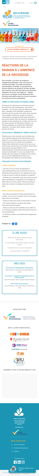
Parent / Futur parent (19, 444)
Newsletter (20, 3)
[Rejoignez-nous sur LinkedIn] (19, 463)
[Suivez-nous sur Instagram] (23, 463)
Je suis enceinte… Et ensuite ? (20, 251)
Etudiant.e (16, 451)
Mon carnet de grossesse (19, 284)
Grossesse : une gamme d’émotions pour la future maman (19, 276)
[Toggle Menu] (35, 3)
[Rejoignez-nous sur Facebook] (15, 463)
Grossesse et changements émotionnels (19, 268)
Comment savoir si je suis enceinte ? (19, 248)
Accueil (12, 56)
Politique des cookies (15, 473)
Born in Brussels (21, 13)
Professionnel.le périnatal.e (21, 448)
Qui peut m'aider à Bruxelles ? (18, 49)
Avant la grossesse (20, 56)
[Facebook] (13, 223)
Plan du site (26, 473)
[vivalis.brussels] (10, 21)
